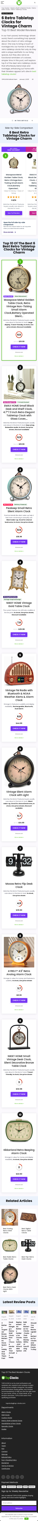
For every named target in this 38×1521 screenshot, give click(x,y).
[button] (36, 1506)
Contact (4, 1452)
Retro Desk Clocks (7, 13)
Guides (4, 1429)
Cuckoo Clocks (7, 1418)
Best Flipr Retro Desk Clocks (28, 1258)
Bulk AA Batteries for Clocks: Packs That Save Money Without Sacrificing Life (26, 1336)
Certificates (6, 1469)
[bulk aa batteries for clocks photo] (26, 1311)
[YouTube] (17, 1477)
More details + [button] (19, 356)
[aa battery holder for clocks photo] (19, 1311)
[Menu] (2, 2)
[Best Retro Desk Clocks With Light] (10, 1265)
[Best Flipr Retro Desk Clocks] (28, 1238)
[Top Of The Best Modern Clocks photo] (10, 1377)
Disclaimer (5, 1463)
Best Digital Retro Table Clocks (26, 1230)
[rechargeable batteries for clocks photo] (33, 1312)
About (4, 1443)
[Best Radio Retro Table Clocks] (10, 1238)
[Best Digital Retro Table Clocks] (28, 1210)
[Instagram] (8, 1477)
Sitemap (4, 1454)
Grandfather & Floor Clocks (11, 1423)
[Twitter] (12, 1477)
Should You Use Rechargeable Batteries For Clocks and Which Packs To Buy (33, 1336)
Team (4, 1446)
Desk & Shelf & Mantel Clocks (12, 1421)
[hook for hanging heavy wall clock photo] (12, 1311)
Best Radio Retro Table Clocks (9, 1258)
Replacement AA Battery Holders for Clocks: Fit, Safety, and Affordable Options (19, 1337)
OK (26, 1518)
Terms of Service (8, 1466)
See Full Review (14, 213)
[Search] (34, 2)
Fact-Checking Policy (9, 1460)
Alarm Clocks (6, 1412)
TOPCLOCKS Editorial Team (9, 79)
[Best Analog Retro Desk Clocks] (10, 1210)
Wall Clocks (6, 1415)
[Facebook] (3, 1477)
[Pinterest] (22, 1477)
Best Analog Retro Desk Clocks (8, 1230)
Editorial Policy (6, 1457)
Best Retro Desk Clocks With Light (9, 1289)
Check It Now (19, 347)
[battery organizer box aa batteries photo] (4, 1312)
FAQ (3, 1449)
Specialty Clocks (7, 1426)
